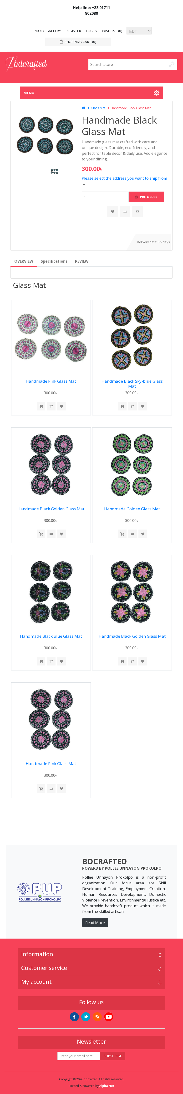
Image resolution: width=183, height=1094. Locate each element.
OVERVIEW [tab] (23, 261)
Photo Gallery (47, 31)
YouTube (108, 1016)
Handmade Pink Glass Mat (51, 381)
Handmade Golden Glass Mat (132, 508)
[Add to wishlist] (61, 406)
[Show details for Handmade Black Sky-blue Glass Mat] (132, 337)
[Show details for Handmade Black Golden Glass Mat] (51, 464)
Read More (95, 922)
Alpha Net (106, 1086)
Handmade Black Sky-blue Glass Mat (132, 384)
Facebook (74, 1016)
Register (73, 31)
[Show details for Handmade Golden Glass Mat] (132, 464)
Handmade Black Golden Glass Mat (50, 508)
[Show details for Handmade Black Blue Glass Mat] (51, 592)
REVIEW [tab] (81, 261)
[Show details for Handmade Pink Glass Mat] (51, 337)
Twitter (85, 1016)
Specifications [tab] (54, 261)
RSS (97, 1016)
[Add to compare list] (125, 211)
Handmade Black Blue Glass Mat (51, 636)
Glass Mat (98, 108)
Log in (91, 31)
